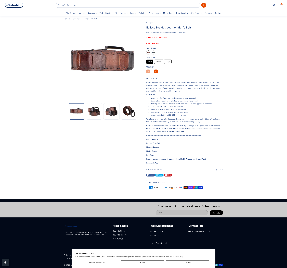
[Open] (5, 262)
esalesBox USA (156, 231)
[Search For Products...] (203, 5)
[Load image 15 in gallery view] (94, 111)
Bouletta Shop (119, 231)
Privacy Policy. (178, 257)
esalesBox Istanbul (158, 243)
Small (150, 61)
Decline (187, 262)
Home (66, 19)
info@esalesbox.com (201, 231)
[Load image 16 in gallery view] (111, 111)
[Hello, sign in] (274, 5)
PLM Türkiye (118, 239)
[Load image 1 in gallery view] (77, 111)
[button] (280, 5)
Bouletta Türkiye (120, 235)
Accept (142, 262)
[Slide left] (66, 111)
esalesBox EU (156, 235)
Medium (159, 61)
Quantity (150, 67)
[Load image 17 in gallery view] (129, 111)
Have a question (156, 170)
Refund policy (70, 255)
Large (168, 61)
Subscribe (216, 213)
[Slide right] (139, 111)
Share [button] (221, 170)
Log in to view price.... (157, 37)
